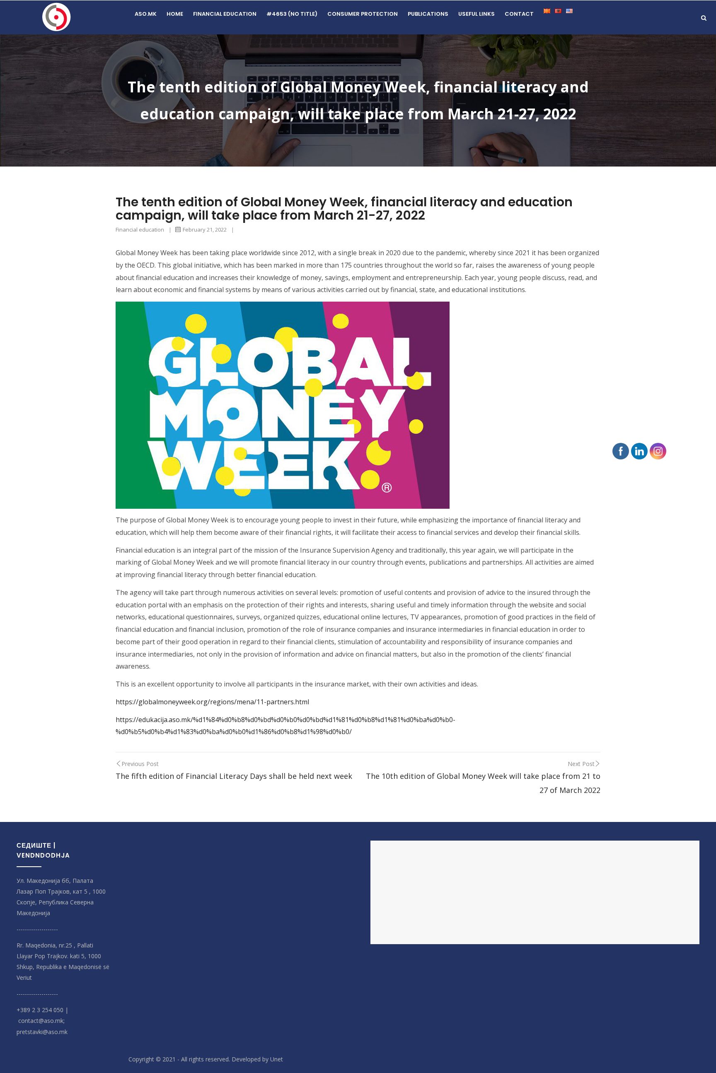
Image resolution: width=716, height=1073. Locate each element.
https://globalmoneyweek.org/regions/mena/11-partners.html (212, 701)
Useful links (476, 14)
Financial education (224, 14)
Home (175, 14)
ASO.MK (146, 14)
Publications (428, 14)
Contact (519, 14)
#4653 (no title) (291, 14)
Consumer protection (362, 14)
